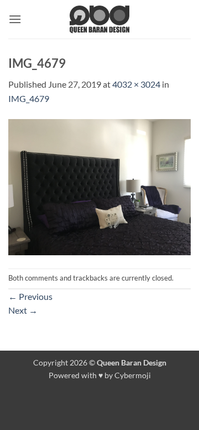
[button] (15, 19)
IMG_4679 (28, 98)
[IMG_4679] (99, 185)
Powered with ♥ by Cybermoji (100, 375)
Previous (30, 296)
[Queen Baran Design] (99, 19)
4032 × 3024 (136, 84)
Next (23, 310)
